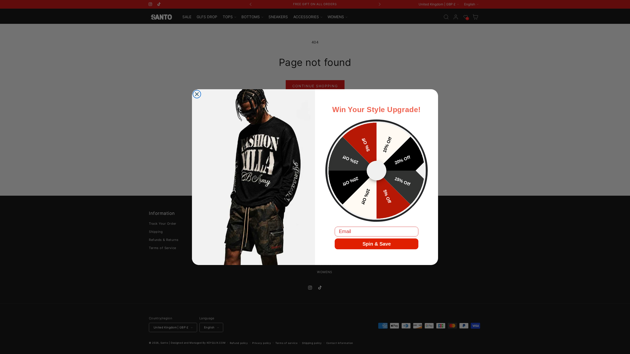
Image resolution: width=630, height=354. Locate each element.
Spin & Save (376, 244)
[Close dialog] (197, 94)
